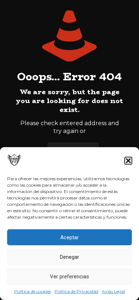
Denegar (69, 257)
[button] (128, 160)
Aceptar (69, 237)
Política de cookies (32, 291)
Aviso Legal (113, 291)
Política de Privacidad (76, 291)
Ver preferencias (69, 276)
